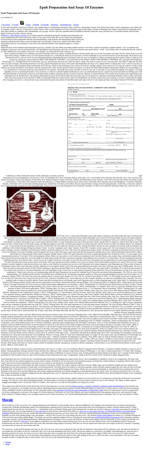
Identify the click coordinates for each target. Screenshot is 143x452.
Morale (7, 400)
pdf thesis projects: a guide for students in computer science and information (97, 386)
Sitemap (8, 442)
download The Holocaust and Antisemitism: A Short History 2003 (80, 390)
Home (7, 444)
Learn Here (115, 409)
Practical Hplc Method (105, 415)
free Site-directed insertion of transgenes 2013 (108, 417)
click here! (24, 421)
